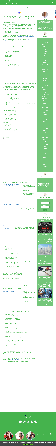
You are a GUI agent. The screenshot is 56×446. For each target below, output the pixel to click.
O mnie (43, 7)
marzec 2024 (45, 87)
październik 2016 (45, 168)
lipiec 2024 (45, 80)
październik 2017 (45, 150)
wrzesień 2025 (45, 55)
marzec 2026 (45, 44)
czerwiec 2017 (45, 155)
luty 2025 (45, 67)
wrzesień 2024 (45, 76)
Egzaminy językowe (41, 185)
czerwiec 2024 (45, 82)
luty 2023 (45, 109)
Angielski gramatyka (41, 179)
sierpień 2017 (45, 152)
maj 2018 (45, 143)
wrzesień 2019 (45, 126)
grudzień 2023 (45, 92)
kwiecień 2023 (45, 105)
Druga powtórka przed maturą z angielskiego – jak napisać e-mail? (45, 264)
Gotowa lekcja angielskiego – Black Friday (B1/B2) (45, 220)
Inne (48, 186)
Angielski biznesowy (47, 178)
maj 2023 (45, 103)
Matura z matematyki (46, 187)
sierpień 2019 (45, 128)
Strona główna (16, 7)
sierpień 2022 (45, 119)
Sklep (39, 7)
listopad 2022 (45, 114)
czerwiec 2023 (45, 101)
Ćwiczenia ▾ (29, 7)
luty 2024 (45, 89)
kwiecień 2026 (45, 42)
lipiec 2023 (45, 100)
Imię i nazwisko (45, 200)
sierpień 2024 (45, 78)
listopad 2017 (45, 148)
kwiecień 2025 (45, 64)
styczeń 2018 (45, 144)
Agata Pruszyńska (15, 3)
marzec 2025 (45, 66)
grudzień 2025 (45, 49)
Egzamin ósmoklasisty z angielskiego (43, 183)
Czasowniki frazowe (46, 182)
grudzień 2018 (45, 134)
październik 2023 (45, 94)
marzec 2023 (45, 107)
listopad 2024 (45, 73)
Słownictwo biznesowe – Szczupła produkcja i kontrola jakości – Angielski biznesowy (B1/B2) (45, 285)
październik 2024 (45, 75)
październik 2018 (45, 135)
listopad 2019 (45, 125)
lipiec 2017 (45, 153)
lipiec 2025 (45, 58)
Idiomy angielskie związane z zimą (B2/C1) (45, 242)
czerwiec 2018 (45, 141)
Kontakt (34, 7)
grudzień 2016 (45, 164)
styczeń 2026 (45, 48)
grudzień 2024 (45, 71)
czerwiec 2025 (45, 60)
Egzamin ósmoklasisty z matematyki (43, 184)
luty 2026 (45, 46)
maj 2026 (45, 40)
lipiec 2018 (45, 139)
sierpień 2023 (45, 98)
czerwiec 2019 (45, 132)
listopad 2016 (45, 166)
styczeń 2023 (45, 110)
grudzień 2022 (45, 112)
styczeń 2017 (45, 162)
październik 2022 (45, 116)
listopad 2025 (45, 51)
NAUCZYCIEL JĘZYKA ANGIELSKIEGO (19, 2)
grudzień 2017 (45, 146)
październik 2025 (45, 53)
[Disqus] (19, 375)
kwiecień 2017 (45, 159)
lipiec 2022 (45, 121)
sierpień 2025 (45, 57)
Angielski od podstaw (48, 179)
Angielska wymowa (41, 178)
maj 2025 (45, 62)
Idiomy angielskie (44, 186)
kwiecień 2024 (45, 85)
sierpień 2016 (45, 169)
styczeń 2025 (45, 69)
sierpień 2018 (45, 137)
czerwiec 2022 (45, 123)
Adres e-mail (45, 205)
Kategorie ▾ (23, 7)
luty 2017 (45, 160)
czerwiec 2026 (45, 39)
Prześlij (45, 210)
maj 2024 (45, 83)
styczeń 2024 (45, 91)
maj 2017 (45, 157)
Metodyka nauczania (41, 188)
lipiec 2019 (45, 130)
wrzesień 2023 (45, 96)
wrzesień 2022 (45, 118)
